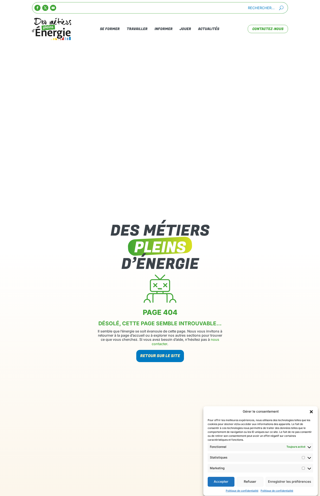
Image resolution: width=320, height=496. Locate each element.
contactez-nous (267, 29)
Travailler (137, 28)
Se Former (110, 28)
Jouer (185, 28)
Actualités (208, 28)
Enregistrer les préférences (289, 482)
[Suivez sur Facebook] (37, 8)
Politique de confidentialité (242, 490)
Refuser (250, 482)
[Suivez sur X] (45, 8)
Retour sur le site (160, 356)
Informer (164, 28)
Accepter (221, 482)
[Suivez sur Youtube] (53, 8)
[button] (311, 412)
